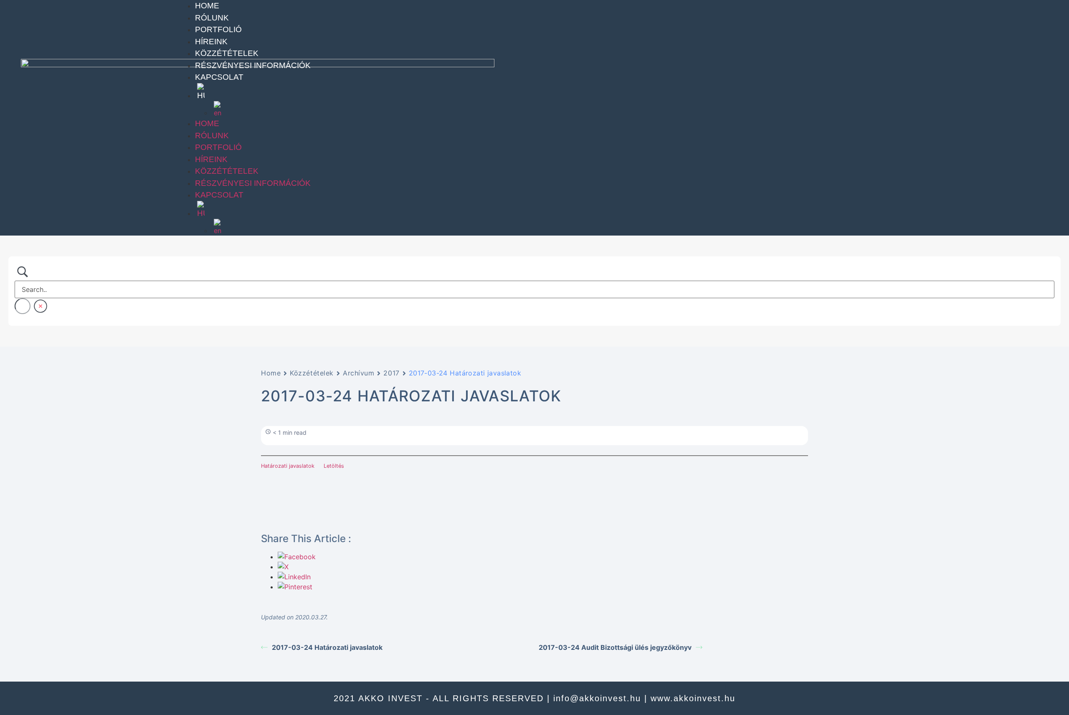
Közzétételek (226, 53)
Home (207, 5)
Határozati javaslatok (287, 466)
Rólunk (212, 17)
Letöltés (334, 466)
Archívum (358, 373)
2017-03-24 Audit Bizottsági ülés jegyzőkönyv (615, 647)
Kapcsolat (219, 77)
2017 (391, 373)
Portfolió (218, 29)
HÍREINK (211, 41)
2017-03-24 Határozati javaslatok (327, 647)
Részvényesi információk (253, 65)
